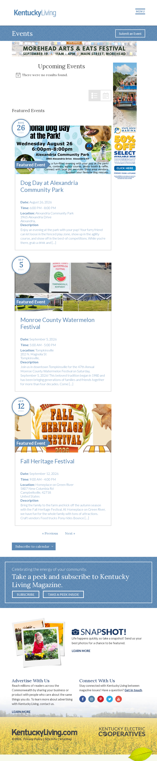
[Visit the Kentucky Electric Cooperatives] (122, 731)
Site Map (65, 739)
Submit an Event (130, 33)
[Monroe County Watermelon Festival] (63, 287)
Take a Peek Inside (63, 594)
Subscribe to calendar (32, 546)
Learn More (81, 651)
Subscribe (25, 594)
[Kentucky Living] (35, 12)
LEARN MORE (21, 712)
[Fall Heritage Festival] (63, 428)
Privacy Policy (33, 739)
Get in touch (133, 690)
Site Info (51, 739)
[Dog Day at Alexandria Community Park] (63, 150)
